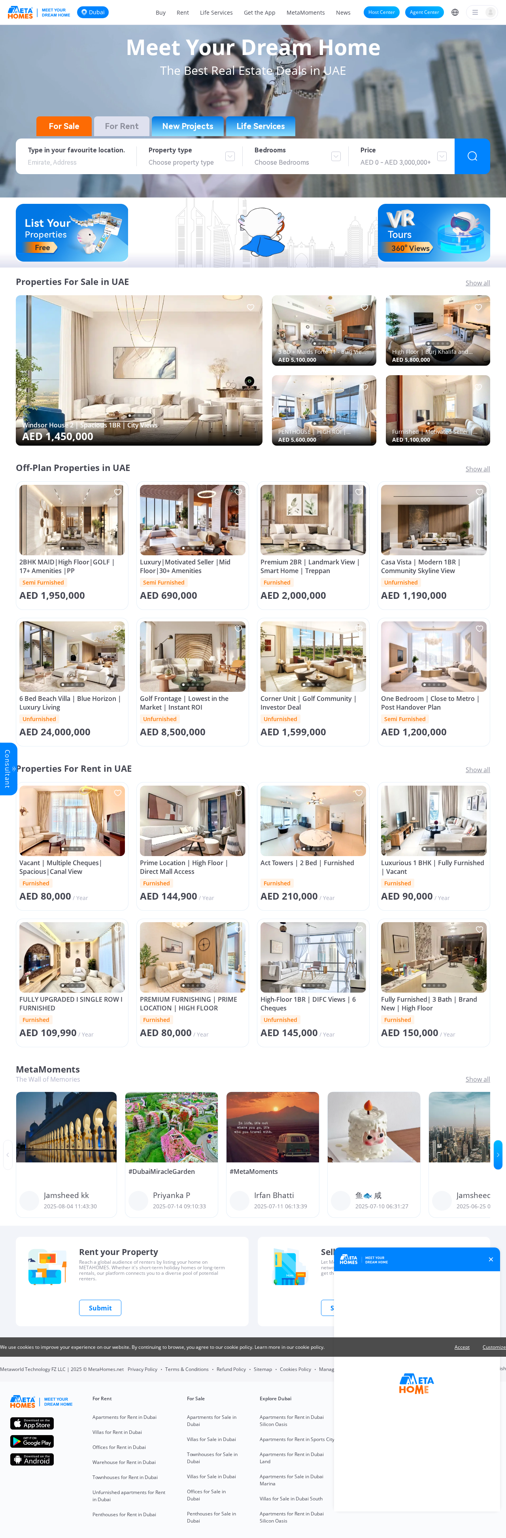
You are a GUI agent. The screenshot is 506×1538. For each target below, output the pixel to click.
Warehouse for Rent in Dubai (124, 1462)
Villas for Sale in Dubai (211, 1439)
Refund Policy (231, 1369)
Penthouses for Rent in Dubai (124, 1514)
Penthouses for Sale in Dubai (211, 1517)
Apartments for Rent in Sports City (297, 1439)
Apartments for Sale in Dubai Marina (291, 1480)
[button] (455, 12)
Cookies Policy (295, 1369)
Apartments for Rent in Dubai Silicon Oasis (292, 1421)
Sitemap (263, 1369)
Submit (100, 1308)
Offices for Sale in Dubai (206, 1495)
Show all (478, 283)
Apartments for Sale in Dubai (211, 1421)
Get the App (260, 12)
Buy (161, 12)
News (343, 12)
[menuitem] (160, 12)
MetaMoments (306, 12)
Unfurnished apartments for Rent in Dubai (129, 1496)
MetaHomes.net (106, 1369)
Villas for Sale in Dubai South (291, 1498)
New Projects (187, 126)
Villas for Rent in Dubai (117, 1432)
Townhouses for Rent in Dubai (125, 1477)
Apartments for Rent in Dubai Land (292, 1458)
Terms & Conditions (187, 1369)
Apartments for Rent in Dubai (125, 1417)
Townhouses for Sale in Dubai (212, 1458)
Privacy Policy (142, 1369)
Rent (183, 12)
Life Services (216, 12)
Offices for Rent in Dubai (119, 1447)
